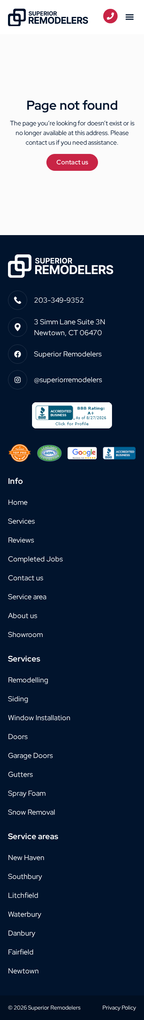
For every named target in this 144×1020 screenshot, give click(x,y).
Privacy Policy (119, 1007)
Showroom (25, 634)
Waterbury (24, 914)
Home (18, 502)
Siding (18, 698)
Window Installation (39, 717)
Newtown (23, 970)
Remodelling (28, 679)
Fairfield (21, 952)
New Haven (26, 857)
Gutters (20, 774)
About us (22, 615)
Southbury (25, 876)
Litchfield (23, 895)
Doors (18, 736)
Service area (27, 596)
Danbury (21, 933)
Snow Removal (31, 812)
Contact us (25, 577)
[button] (129, 17)
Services (21, 521)
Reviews (21, 540)
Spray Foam (27, 793)
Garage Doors (30, 755)
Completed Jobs (35, 558)
